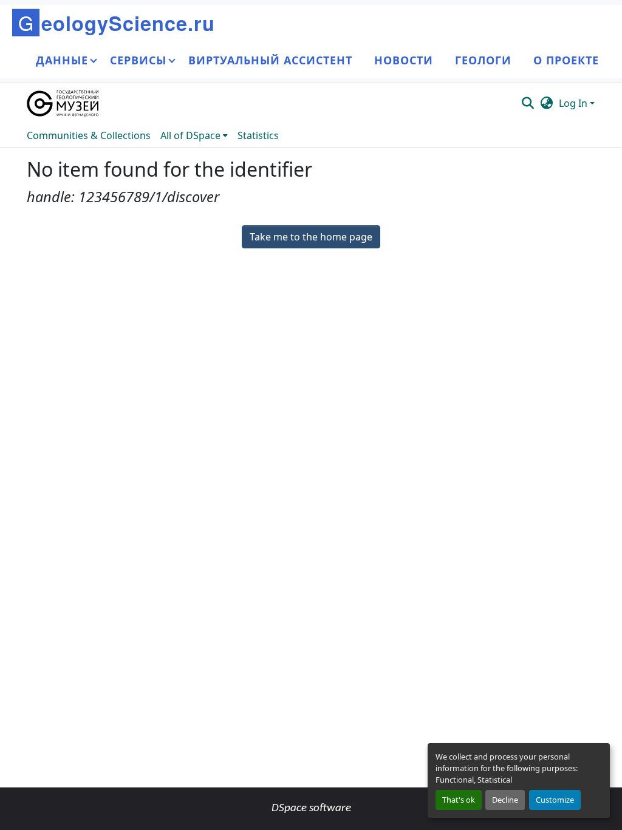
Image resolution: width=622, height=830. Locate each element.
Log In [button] (574, 103)
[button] (63, 103)
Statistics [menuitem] (258, 135)
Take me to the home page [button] (311, 236)
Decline (505, 799)
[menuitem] (194, 135)
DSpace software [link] (311, 808)
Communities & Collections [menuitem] (89, 135)
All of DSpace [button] (190, 135)
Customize (555, 799)
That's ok (458, 799)
